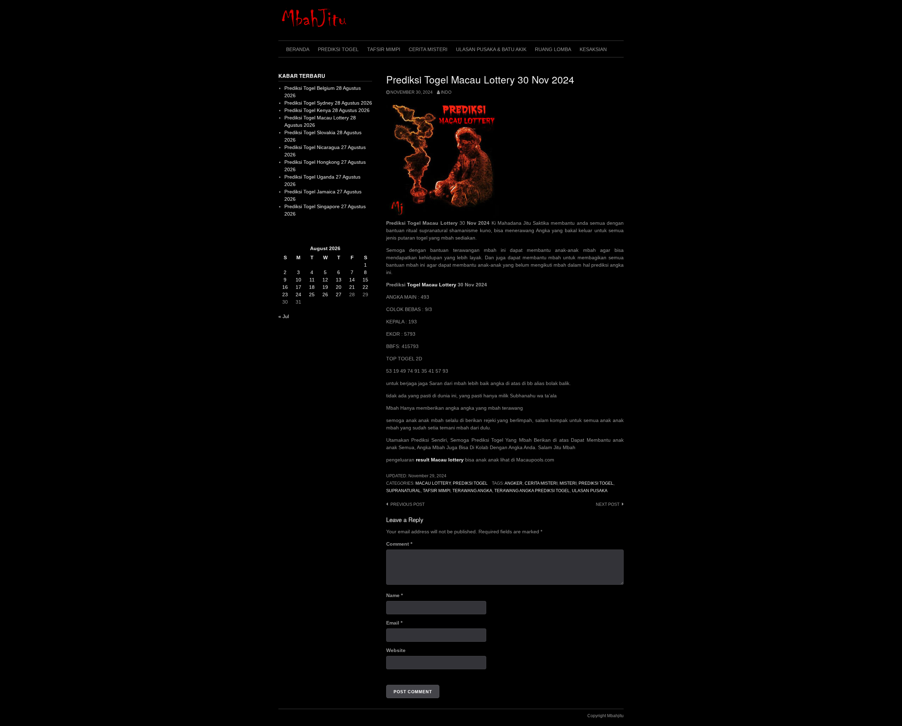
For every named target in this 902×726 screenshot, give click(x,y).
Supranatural (403, 490)
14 (352, 280)
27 (338, 294)
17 (298, 287)
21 (352, 287)
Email (394, 623)
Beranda (297, 49)
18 (312, 287)
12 (325, 280)
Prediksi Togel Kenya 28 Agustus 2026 (327, 110)
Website (396, 650)
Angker (514, 483)
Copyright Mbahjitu (605, 715)
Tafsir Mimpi (383, 49)
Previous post (407, 504)
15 (365, 280)
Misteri (568, 483)
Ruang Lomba (553, 49)
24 (298, 294)
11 (312, 280)
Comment (399, 544)
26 (325, 294)
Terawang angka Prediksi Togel (532, 490)
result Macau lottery (440, 460)
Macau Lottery (433, 483)
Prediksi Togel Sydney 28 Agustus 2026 (328, 103)
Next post (607, 504)
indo (446, 92)
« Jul (283, 316)
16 (285, 287)
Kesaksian (593, 49)
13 (338, 280)
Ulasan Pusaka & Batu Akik (491, 49)
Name (394, 595)
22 (365, 287)
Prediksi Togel (338, 49)
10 (298, 280)
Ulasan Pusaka (589, 490)
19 (325, 287)
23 (285, 294)
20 (338, 287)
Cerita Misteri (428, 49)
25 (312, 294)
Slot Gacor (290, 231)
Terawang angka (472, 490)
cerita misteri (541, 483)
